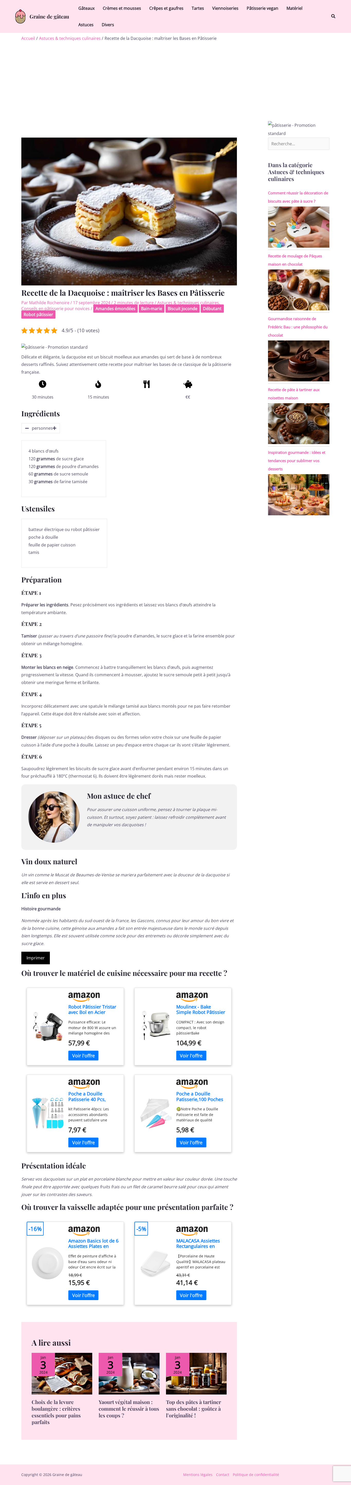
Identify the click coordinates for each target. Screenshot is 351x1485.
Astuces (86, 25)
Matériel (294, 8)
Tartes (198, 8)
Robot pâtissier (38, 314)
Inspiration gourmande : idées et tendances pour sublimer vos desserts (296, 460)
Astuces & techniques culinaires (188, 302)
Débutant (212, 308)
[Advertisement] (175, 83)
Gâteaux (86, 8)
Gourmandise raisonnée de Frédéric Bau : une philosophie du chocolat (298, 327)
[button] (333, 16)
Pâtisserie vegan (262, 8)
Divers (108, 25)
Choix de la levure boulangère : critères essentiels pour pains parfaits (56, 1411)
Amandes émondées (115, 308)
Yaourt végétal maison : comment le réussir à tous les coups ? (129, 1408)
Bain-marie (151, 308)
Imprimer (35, 958)
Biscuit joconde (182, 308)
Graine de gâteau (49, 16)
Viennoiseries (225, 8)
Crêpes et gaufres (166, 8)
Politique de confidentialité (256, 1474)
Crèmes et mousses (122, 8)
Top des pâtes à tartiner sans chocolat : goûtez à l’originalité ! (193, 1408)
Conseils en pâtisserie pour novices (55, 308)
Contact (222, 1474)
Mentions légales (198, 1474)
